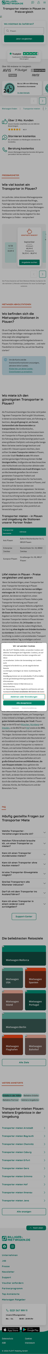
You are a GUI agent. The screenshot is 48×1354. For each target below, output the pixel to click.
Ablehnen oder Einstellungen (24, 696)
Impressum (15, 708)
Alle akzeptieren (24, 703)
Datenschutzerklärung (29, 708)
